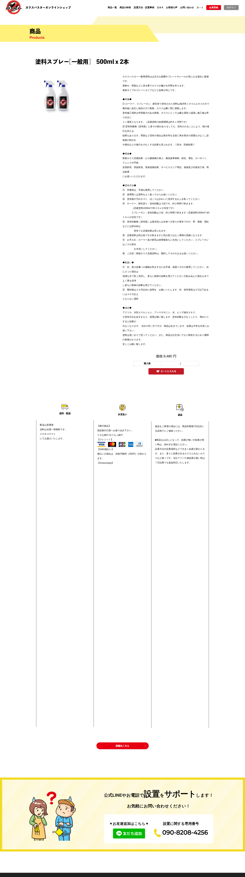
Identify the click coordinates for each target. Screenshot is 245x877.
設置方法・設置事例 (144, 7)
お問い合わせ (187, 7)
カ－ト (200, 7)
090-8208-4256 (185, 833)
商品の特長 (125, 7)
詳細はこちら (122, 746)
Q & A (160, 7)
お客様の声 (171, 7)
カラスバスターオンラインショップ (48, 7)
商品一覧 (112, 7)
